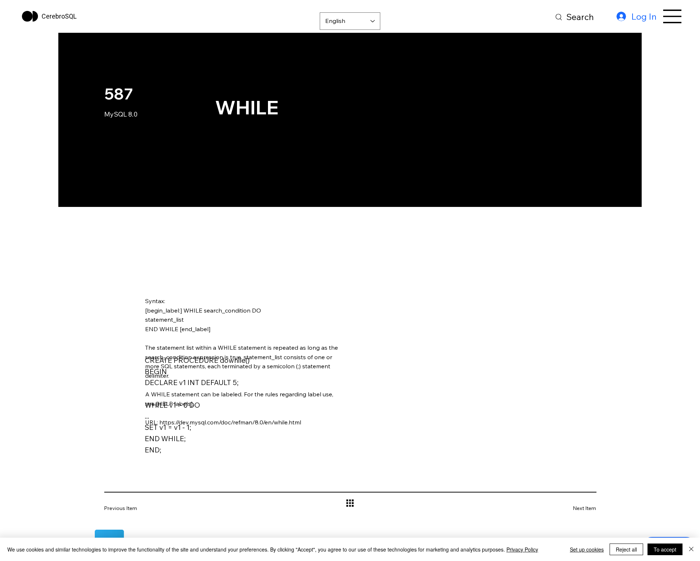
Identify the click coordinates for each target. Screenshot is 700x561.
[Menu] (672, 16)
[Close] (691, 549)
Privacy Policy (522, 549)
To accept (665, 549)
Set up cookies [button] (587, 549)
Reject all (626, 549)
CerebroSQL (59, 16)
